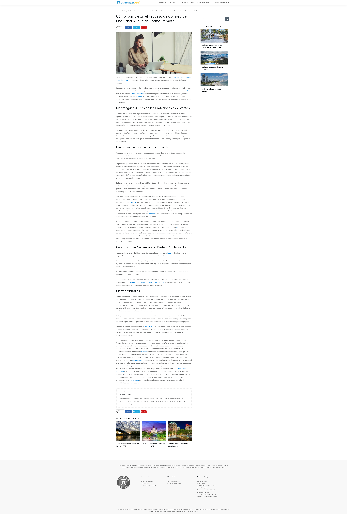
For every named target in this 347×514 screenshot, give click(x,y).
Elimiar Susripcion (202, 488)
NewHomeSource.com (173, 481)
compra (133, 202)
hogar (140, 96)
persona (152, 214)
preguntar (160, 236)
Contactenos (201, 483)
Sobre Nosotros (202, 481)
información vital (181, 91)
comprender (134, 380)
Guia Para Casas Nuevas (174, 483)
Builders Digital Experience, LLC (188, 509)
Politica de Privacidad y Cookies (206, 494)
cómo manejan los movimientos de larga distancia (145, 282)
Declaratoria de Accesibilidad (206, 490)
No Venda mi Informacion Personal (207, 496)
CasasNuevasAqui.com (159, 509)
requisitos (148, 327)
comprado (136, 156)
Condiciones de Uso (203, 492)
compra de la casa (138, 94)
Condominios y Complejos (148, 485)
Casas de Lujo (145, 483)
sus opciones (137, 360)
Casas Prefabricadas (147, 481)
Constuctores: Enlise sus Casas (206, 485)
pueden (144, 352)
